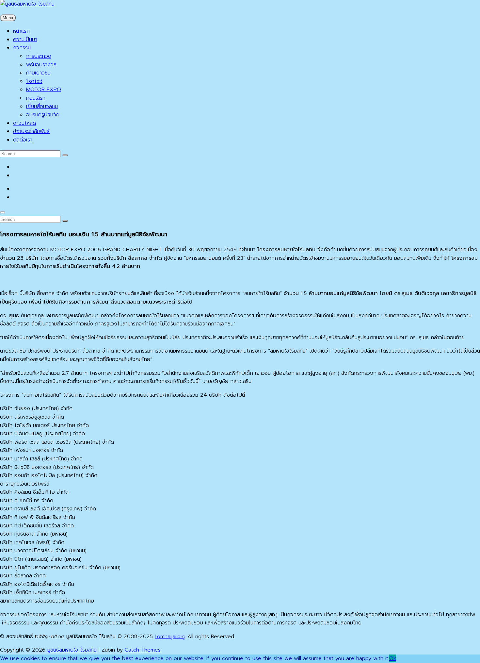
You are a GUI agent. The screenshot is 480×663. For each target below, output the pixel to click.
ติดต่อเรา (22, 140)
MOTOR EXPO (43, 89)
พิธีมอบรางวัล (41, 65)
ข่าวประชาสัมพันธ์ (31, 131)
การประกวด (38, 56)
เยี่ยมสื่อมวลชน (42, 106)
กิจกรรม (22, 48)
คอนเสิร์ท (35, 98)
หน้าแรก (21, 31)
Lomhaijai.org (170, 636)
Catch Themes (143, 650)
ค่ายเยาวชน (38, 73)
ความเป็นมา (25, 39)
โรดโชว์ (34, 81)
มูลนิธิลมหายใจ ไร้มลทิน (72, 650)
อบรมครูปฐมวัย (42, 115)
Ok (392, 658)
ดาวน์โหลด (24, 123)
